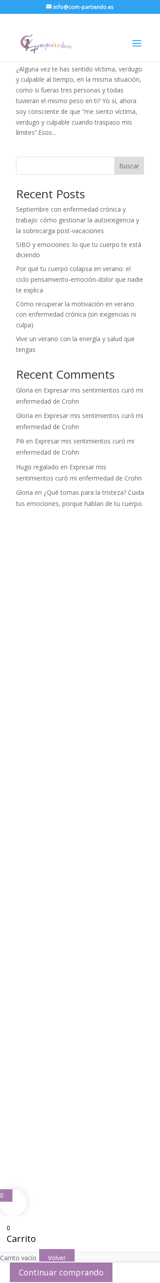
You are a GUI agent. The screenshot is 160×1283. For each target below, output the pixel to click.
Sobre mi (35, 757)
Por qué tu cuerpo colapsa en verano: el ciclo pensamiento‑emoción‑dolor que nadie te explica (79, 279)
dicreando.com (87, 1148)
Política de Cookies (66, 1137)
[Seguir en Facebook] (23, 1015)
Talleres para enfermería (57, 908)
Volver (57, 1258)
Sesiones (35, 769)
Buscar (129, 166)
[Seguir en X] (59, 1015)
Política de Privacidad (97, 1127)
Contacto (35, 815)
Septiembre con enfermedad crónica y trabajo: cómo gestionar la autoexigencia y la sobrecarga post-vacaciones (77, 220)
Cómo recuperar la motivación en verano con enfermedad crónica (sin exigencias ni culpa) (76, 315)
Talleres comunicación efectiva (66, 920)
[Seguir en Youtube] (76, 1015)
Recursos (35, 792)
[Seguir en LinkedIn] (94, 1015)
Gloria (24, 390)
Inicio (29, 745)
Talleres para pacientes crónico (67, 897)
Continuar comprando (61, 1272)
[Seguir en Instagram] (41, 1015)
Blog (29, 803)
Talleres (34, 780)
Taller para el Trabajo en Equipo (68, 932)
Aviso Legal (43, 1127)
